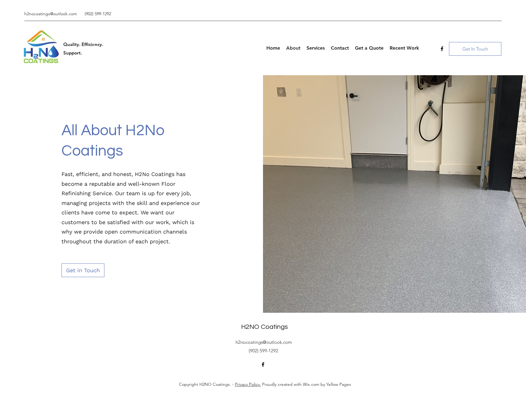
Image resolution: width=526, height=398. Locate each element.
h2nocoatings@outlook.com (50, 13)
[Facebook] (442, 49)
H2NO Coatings (264, 326)
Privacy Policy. (248, 384)
